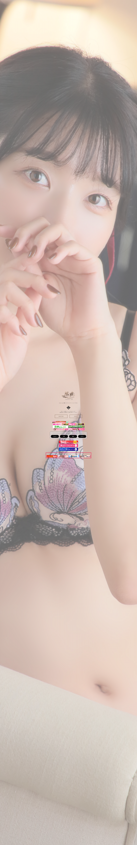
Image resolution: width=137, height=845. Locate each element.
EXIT (76, 416)
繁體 (73, 436)
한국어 (82, 436)
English (55, 436)
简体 (64, 436)
